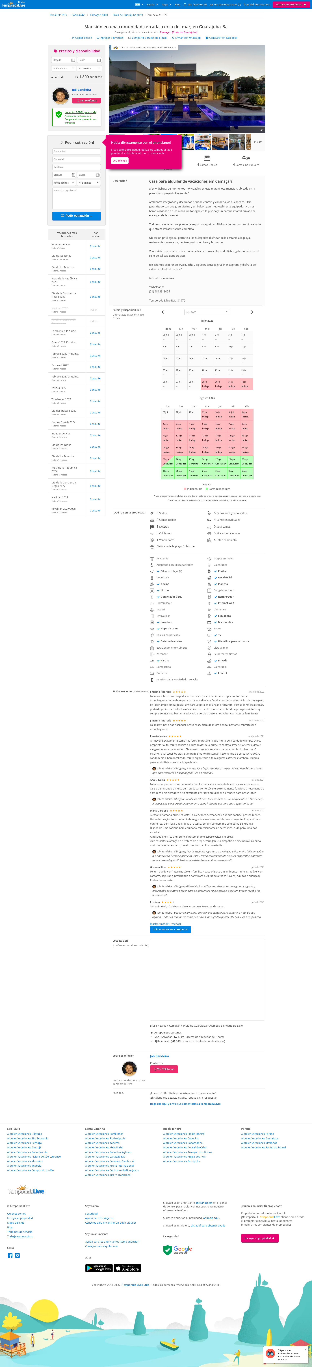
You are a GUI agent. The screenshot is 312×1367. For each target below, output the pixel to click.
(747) (78, 15)
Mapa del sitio (15, 1222)
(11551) (58, 15)
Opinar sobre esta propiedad (170, 929)
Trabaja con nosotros (20, 1236)
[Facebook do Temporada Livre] (11, 1256)
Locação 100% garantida (80, 112)
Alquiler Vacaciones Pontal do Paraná (263, 1147)
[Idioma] (139, 4)
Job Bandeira (81, 90)
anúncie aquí (211, 1218)
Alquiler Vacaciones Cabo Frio (181, 1138)
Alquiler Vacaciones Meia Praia (103, 1147)
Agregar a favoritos (112, 37)
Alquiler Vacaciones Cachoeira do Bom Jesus (112, 1170)
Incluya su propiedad (289, 4)
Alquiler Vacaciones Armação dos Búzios (187, 1152)
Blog (177, 4)
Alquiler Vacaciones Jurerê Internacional (109, 1165)
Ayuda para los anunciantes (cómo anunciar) (112, 1241)
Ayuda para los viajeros (99, 1218)
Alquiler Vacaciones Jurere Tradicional (108, 1175)
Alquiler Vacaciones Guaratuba (260, 1138)
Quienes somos (16, 1213)
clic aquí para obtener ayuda (208, 1225)
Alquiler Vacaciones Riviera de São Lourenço (34, 1156)
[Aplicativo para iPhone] (127, 1271)
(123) (128, 15)
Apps (165, 4)
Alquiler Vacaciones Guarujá (24, 1147)
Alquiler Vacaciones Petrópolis (181, 1161)
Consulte (95, 246)
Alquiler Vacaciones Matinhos (259, 1143)
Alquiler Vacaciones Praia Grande (27, 1152)
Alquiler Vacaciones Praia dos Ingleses (108, 1152)
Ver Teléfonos (88, 100)
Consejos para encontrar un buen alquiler (110, 1222)
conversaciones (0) (227, 4)
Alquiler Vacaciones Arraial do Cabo (184, 1147)
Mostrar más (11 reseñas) (165, 924)
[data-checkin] (63, 59)
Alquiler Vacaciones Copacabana (183, 1143)
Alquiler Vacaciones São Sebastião (27, 1138)
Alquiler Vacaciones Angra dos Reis (184, 1156)
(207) (99, 15)
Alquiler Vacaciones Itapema (102, 1143)
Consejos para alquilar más (101, 1246)
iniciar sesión (204, 1202)
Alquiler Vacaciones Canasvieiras (105, 1156)
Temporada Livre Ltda (135, 1285)
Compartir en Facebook (223, 37)
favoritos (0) (197, 4)
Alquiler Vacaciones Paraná (257, 1133)
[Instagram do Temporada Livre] (18, 1256)
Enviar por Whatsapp (188, 37)
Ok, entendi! (120, 160)
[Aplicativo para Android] (99, 1271)
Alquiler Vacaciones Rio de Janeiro (183, 1133)
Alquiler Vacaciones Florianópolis (105, 1138)
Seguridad (91, 1213)
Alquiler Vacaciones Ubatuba (24, 1133)
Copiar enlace (83, 37)
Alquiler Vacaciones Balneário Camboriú (109, 1161)
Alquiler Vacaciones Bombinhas (104, 1133)
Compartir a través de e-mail (149, 37)
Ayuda (151, 4)
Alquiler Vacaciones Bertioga (24, 1143)
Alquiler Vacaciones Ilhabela (24, 1165)
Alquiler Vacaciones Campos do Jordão (30, 1170)
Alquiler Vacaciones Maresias (25, 1161)
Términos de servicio (19, 1232)
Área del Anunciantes (257, 4)
